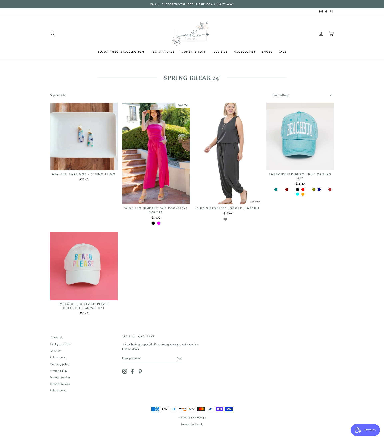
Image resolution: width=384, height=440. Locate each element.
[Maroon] (287, 189)
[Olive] (314, 189)
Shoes (267, 52)
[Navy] (319, 189)
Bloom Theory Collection (121, 52)
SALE (282, 52)
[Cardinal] (308, 189)
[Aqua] (297, 194)
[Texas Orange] (303, 194)
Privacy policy (58, 371)
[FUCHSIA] (159, 223)
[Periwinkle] (324, 189)
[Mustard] (270, 189)
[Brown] (330, 189)
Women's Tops (193, 52)
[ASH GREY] (225, 219)
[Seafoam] (281, 189)
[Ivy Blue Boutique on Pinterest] (140, 371)
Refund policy (58, 357)
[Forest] (292, 189)
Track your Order (60, 344)
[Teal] (276, 189)
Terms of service (60, 377)
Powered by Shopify (192, 424)
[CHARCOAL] (231, 219)
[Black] (297, 189)
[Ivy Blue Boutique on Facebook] (132, 371)
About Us (55, 351)
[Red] (303, 189)
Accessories (245, 52)
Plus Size (220, 52)
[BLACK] (153, 223)
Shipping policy (60, 364)
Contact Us (56, 337)
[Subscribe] (179, 358)
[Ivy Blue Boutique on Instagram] (124, 371)
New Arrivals (162, 52)
